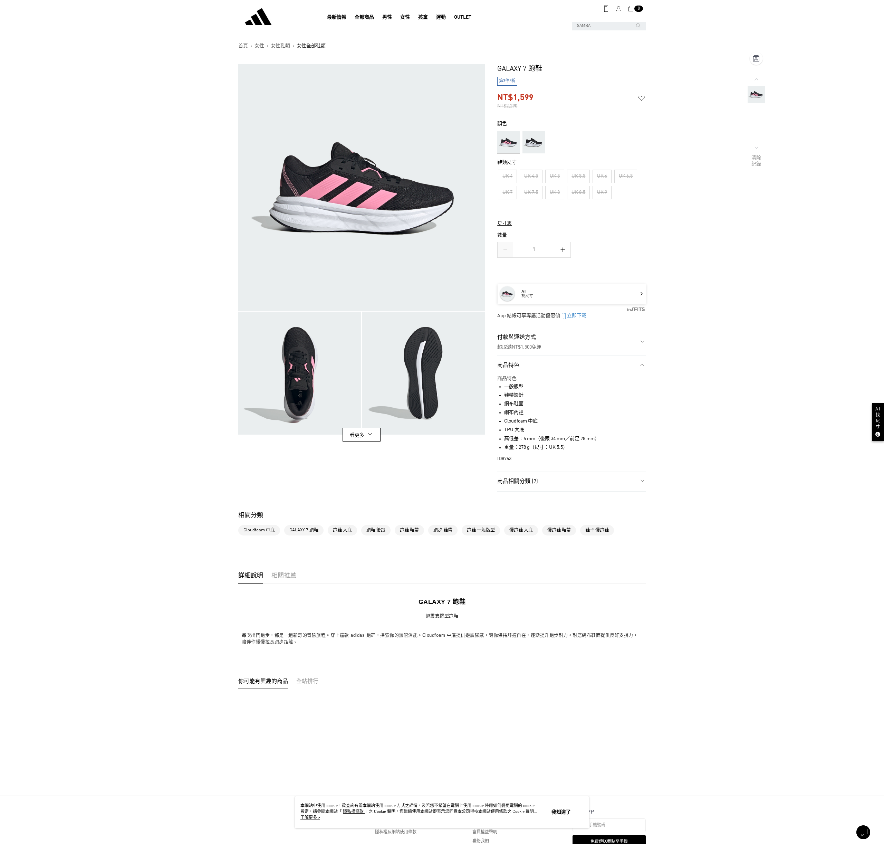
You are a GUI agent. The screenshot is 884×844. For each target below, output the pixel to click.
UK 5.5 (578, 176)
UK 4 (507, 176)
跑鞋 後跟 (375, 530)
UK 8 (555, 192)
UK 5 (555, 176)
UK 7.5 (531, 192)
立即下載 (576, 315)
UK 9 (602, 192)
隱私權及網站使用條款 (395, 832)
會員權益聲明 (484, 832)
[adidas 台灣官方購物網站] (276, 17)
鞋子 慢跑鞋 (597, 530)
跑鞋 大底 (342, 530)
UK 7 (507, 192)
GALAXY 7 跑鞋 (303, 530)
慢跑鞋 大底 (521, 530)
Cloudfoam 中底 (259, 530)
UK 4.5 (531, 176)
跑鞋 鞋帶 (409, 530)
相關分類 (250, 515)
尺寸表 (504, 223)
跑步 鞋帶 (442, 530)
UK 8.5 (578, 192)
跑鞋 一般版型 (481, 530)
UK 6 (602, 176)
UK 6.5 (626, 176)
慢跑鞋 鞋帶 (559, 530)
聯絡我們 (480, 841)
